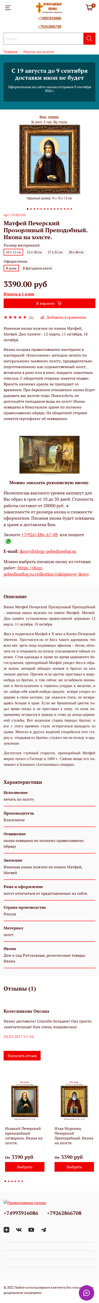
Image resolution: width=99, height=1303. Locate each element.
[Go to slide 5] (41, 209)
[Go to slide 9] (54, 209)
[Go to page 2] (8, 1181)
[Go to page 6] (22, 1181)
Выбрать (24, 1166)
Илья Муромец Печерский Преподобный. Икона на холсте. (74, 1135)
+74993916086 (49, 18)
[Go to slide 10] (58, 209)
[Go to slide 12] (64, 209)
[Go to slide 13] (68, 209)
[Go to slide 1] (27, 209)
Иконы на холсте (38, 51)
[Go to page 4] (15, 1181)
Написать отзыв (22, 1055)
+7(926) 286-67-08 (39, 534)
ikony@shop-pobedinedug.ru (47, 551)
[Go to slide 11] (61, 209)
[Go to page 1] (5, 1181)
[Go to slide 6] (44, 209)
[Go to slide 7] (48, 209)
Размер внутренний (22, 245)
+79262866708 (49, 26)
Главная (11, 51)
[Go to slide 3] (34, 209)
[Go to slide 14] (71, 209)
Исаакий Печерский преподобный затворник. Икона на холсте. (24, 1135)
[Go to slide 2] (31, 209)
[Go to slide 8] (51, 209)
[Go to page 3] (12, 1181)
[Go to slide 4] (37, 209)
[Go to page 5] (18, 1181)
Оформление (15, 261)
